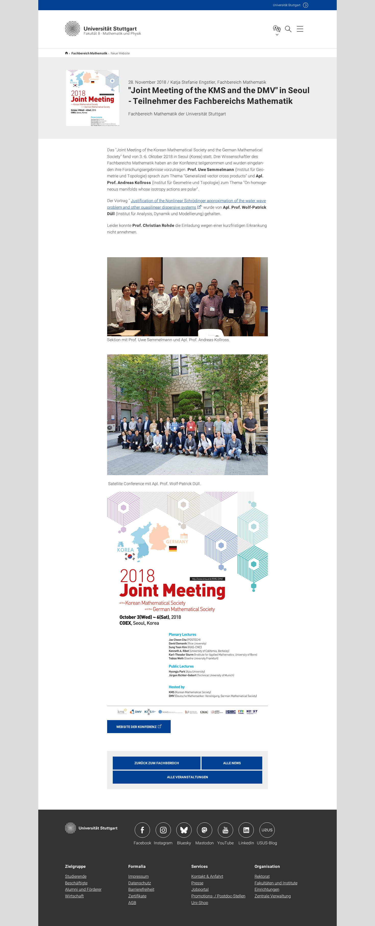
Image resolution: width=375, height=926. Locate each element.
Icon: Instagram (163, 830)
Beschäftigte (76, 882)
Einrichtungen (267, 889)
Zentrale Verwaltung (273, 895)
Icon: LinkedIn (246, 830)
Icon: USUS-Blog (267, 830)
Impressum (138, 876)
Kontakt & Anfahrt (207, 876)
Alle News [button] (232, 763)
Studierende (75, 876)
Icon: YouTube (225, 830)
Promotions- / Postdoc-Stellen (218, 895)
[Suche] (288, 28)
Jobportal (200, 889)
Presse (197, 882)
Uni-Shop (199, 902)
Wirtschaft (74, 895)
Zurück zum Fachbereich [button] (156, 763)
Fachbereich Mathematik (89, 53)
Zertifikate (137, 895)
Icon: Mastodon (204, 830)
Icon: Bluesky (184, 830)
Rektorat (262, 876)
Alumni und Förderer (83, 889)
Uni (287, 5)
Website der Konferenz (136, 726)
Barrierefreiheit (141, 889)
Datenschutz (139, 882)
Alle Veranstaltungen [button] (187, 777)
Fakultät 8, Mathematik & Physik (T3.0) (66, 53)
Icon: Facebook (142, 830)
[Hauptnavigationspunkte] (300, 28)
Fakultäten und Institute (276, 882)
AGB (132, 902)
